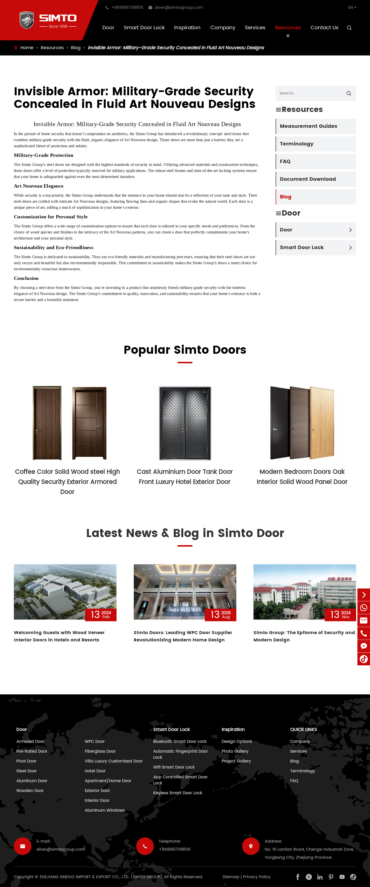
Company (222, 28)
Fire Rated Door (31, 751)
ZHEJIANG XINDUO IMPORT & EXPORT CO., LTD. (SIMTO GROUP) (101, 877)
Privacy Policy (257, 877)
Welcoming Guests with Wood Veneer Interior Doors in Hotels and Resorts (59, 636)
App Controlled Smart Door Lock (180, 780)
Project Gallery (236, 761)
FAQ (285, 162)
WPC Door (95, 741)
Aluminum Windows (105, 810)
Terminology (297, 144)
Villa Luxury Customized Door (114, 761)
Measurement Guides (308, 126)
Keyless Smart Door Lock (177, 793)
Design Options (237, 741)
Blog (76, 47)
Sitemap (231, 877)
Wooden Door (30, 791)
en (350, 7)
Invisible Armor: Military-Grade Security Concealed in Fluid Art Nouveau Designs (176, 47)
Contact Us (325, 28)
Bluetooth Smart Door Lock (179, 741)
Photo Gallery (235, 751)
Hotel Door (95, 771)
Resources (288, 28)
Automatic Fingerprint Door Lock (180, 754)
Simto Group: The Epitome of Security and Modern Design (304, 636)
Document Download (308, 179)
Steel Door (26, 771)
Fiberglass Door (100, 751)
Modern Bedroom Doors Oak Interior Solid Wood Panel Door (302, 477)
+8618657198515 (175, 849)
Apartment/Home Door (108, 781)
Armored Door (30, 741)
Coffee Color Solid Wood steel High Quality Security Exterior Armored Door (67, 482)
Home (26, 47)
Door (108, 28)
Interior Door (97, 800)
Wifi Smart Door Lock (174, 767)
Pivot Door (26, 761)
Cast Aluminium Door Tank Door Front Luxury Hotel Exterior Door (185, 477)
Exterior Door (97, 791)
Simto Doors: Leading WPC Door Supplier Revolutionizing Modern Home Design (183, 636)
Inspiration (187, 28)
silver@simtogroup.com (60, 849)
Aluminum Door (31, 781)
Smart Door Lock (144, 28)
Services (255, 28)
